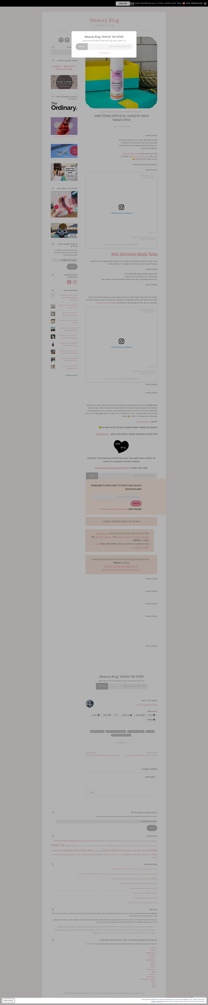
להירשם (82, 46)
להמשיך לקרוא (104, 53)
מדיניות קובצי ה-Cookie (157, 1001)
